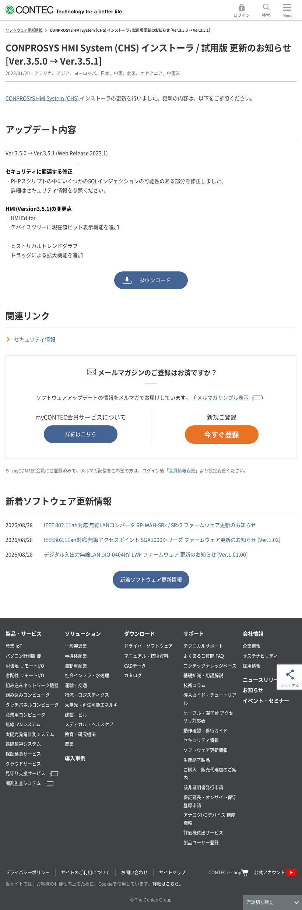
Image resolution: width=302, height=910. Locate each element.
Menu (287, 15)
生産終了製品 (196, 760)
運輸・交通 (76, 685)
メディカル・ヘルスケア (89, 724)
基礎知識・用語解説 (203, 675)
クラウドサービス (23, 763)
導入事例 (75, 758)
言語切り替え (260, 902)
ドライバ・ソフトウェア (148, 646)
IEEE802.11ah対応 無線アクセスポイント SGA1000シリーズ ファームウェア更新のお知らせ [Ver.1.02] (162, 539)
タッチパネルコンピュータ (32, 705)
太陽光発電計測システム (30, 734)
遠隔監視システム (23, 744)
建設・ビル (76, 715)
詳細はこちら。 (167, 884)
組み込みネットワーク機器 (32, 685)
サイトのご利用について (85, 872)
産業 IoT (14, 646)
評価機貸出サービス (203, 832)
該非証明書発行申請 (203, 787)
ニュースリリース (263, 679)
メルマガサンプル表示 (223, 397)
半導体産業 (76, 656)
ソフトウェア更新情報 (205, 750)
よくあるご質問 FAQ (203, 656)
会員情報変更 (182, 470)
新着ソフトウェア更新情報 (151, 579)
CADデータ (135, 666)
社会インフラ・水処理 (87, 675)
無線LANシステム (23, 724)
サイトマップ (172, 872)
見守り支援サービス (26, 773)
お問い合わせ (134, 872)
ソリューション (83, 633)
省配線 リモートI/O (25, 675)
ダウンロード (155, 280)
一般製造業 (76, 646)
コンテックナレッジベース (209, 666)
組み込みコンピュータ (28, 695)
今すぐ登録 (221, 434)
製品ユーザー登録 (201, 842)
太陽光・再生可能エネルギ (91, 705)
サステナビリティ (260, 656)
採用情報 (251, 666)
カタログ (133, 675)
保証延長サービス (23, 754)
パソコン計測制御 (23, 656)
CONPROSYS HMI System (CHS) (43, 98)
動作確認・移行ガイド (205, 730)
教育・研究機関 (80, 734)
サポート (193, 633)
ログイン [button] (243, 11)
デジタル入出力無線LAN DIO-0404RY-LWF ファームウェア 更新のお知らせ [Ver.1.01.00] (146, 554)
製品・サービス (24, 633)
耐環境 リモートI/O (25, 666)
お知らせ (253, 689)
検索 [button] (270, 11)
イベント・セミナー (266, 700)
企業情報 (251, 646)
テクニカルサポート (203, 646)
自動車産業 (76, 666)
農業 (69, 744)
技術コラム (194, 685)
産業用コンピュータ (25, 715)
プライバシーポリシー (28, 872)
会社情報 (253, 633)
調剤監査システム (24, 783)
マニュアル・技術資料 (146, 656)
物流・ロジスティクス (87, 695)
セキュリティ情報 (34, 339)
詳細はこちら (80, 434)
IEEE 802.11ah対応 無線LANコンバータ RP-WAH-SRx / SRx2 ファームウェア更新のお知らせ (150, 524)
